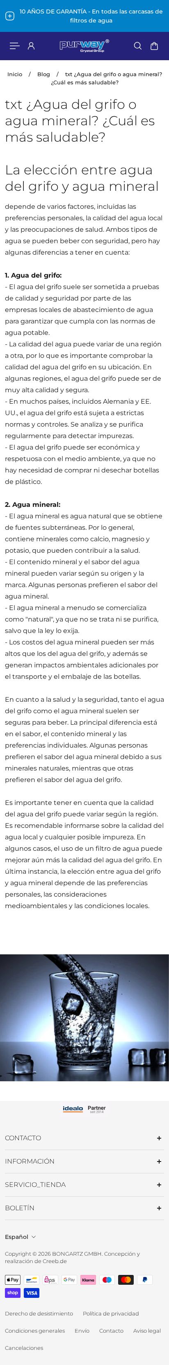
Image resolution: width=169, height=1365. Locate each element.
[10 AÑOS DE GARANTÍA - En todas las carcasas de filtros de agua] (84, 16)
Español (16, 1237)
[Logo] (84, 46)
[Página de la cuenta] (31, 46)
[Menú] (15, 46)
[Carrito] (154, 46)
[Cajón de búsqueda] (138, 46)
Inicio (14, 74)
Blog (43, 74)
